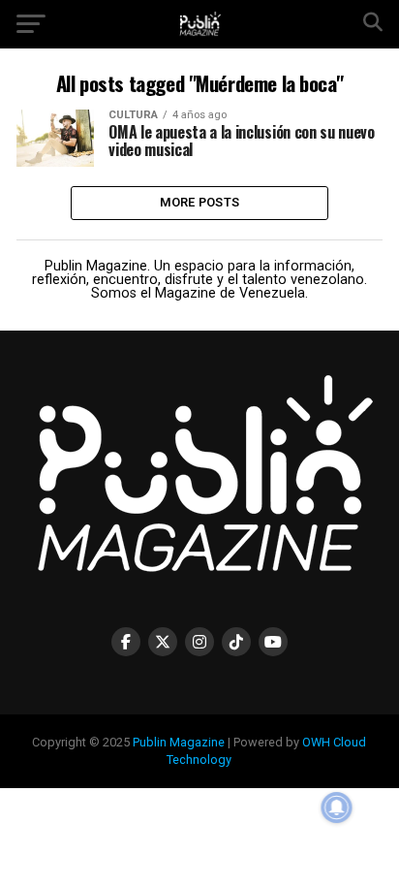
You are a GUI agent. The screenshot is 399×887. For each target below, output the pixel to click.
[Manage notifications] (337, 807)
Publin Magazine (179, 742)
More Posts (200, 202)
